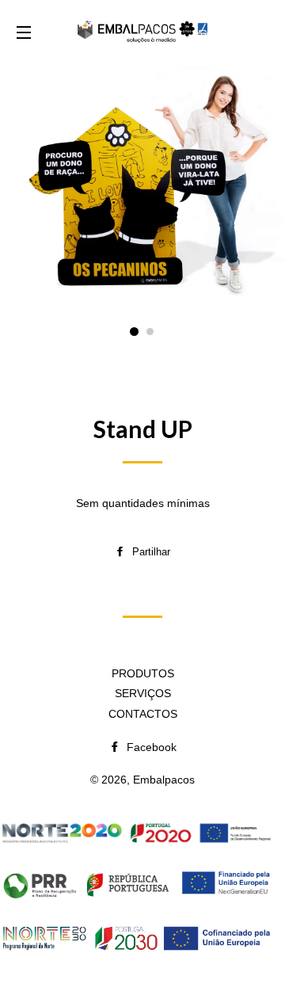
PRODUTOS (143, 673)
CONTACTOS (142, 713)
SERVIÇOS (143, 693)
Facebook (150, 747)
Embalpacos (164, 779)
